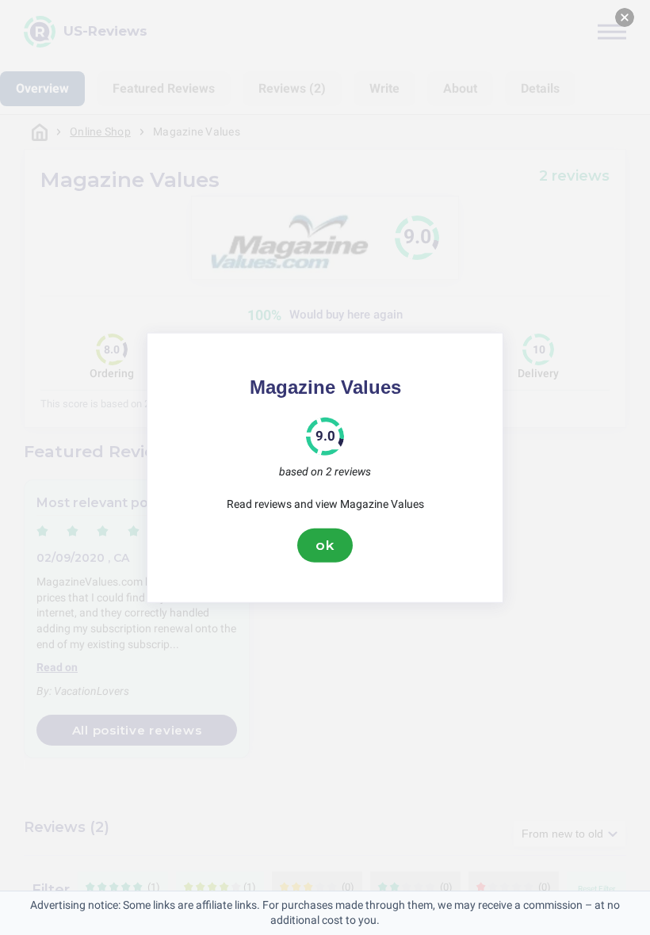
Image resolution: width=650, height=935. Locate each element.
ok (325, 545)
